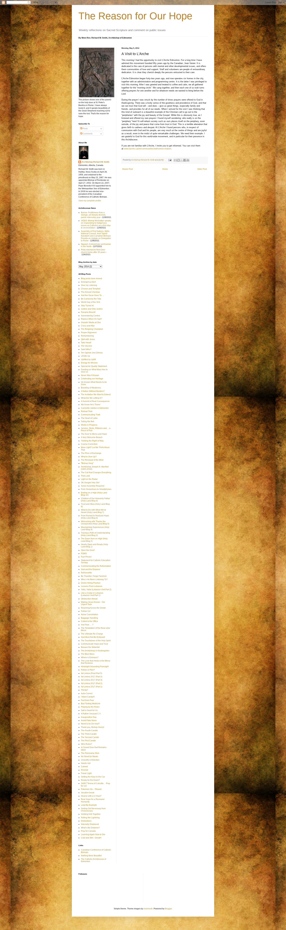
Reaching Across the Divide (93, 608)
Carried (84, 766)
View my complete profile (89, 200)
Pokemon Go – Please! (91, 789)
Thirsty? (84, 690)
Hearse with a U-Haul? (91, 796)
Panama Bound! (88, 312)
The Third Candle (89, 734)
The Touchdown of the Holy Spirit (96, 640)
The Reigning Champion (92, 329)
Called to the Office (89, 621)
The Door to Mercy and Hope (94, 434)
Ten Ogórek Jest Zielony (92, 353)
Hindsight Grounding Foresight (95, 666)
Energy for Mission (89, 363)
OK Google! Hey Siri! (90, 482)
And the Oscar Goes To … (92, 295)
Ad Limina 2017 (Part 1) (91, 687)
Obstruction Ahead (89, 599)
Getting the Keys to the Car (93, 777)
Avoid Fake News (89, 720)
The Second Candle (90, 737)
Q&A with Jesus (88, 339)
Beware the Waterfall (90, 647)
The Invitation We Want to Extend (96, 394)
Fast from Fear (87, 700)
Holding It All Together (91, 814)
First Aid (84, 770)
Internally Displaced (90, 824)
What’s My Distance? (90, 828)
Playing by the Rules (90, 707)
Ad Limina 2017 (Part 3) (91, 680)
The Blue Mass (87, 654)
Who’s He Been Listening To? (94, 579)
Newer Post (127, 169)
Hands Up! (86, 763)
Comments (87, 134)
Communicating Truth (90, 415)
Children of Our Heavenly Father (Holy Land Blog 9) (95, 499)
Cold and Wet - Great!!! (91, 838)
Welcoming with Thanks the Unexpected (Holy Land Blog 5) (95, 522)
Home (165, 169)
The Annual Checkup (90, 292)
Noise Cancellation (89, 614)
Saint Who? (86, 349)
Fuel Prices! (86, 557)
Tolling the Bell (87, 421)
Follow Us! (85, 611)
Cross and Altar (88, 326)
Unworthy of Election (90, 760)
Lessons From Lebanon (91, 586)
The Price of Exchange (91, 453)
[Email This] (175, 160)
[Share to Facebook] (184, 160)
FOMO (84, 553)
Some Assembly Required (92, 486)
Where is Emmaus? (89, 657)
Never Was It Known (90, 375)
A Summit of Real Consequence (95, 401)
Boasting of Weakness (91, 388)
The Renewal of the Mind (92, 460)
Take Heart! (86, 342)
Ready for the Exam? (90, 780)
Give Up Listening (89, 285)
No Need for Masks (89, 756)
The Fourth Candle (89, 730)
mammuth (148, 909)
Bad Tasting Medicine (90, 703)
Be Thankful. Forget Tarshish (94, 576)
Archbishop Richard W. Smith (95, 162)
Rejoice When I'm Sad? (91, 319)
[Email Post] (170, 160)
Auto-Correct (86, 693)
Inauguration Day (88, 717)
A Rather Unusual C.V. (91, 713)
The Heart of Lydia (89, 418)
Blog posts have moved (91, 278)
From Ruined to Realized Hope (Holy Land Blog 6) (95, 516)
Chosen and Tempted (90, 289)
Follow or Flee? (88, 670)
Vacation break (87, 792)
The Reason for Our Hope (135, 15)
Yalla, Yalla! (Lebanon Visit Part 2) (96, 589)
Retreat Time (87, 411)
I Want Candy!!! (88, 697)
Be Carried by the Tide (91, 299)
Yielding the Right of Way (92, 441)
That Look (85, 476)
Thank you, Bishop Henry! (92, 727)
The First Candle (88, 740)
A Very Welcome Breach (91, 437)
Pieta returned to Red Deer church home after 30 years (93, 251)
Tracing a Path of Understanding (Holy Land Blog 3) (95, 534)
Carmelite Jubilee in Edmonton (95, 408)
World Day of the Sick (90, 302)
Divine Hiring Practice (90, 583)
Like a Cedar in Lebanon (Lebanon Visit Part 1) (92, 594)
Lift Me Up (85, 356)
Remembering (87, 336)
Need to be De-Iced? (90, 724)
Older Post (202, 169)
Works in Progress (89, 425)
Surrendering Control (90, 316)
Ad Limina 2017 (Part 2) (91, 683)
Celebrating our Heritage (92, 378)
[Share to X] (181, 160)
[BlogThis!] (178, 160)
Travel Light (86, 773)
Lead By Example (89, 805)
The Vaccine (86, 346)
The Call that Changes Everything (96, 472)
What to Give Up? (89, 456)
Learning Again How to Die (93, 834)
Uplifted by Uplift (88, 359)
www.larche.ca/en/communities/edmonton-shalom (147, 148)
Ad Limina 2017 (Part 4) (91, 676)
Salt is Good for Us (89, 710)
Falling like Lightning (90, 817)
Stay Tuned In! (87, 305)
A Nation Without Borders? (93, 391)
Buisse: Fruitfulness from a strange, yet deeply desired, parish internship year (93, 214)
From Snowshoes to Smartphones (96, 489)
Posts (85, 128)
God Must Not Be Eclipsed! (93, 637)
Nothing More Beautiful (91, 855)
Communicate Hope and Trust (94, 644)
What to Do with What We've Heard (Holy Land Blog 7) (93, 511)
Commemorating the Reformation (96, 566)
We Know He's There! (90, 404)
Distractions (86, 821)
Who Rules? (86, 744)
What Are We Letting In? (91, 398)
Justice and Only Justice (92, 309)
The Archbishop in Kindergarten (95, 651)
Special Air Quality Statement (94, 366)
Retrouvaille (86, 573)
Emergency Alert (88, 282)
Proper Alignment (88, 332)
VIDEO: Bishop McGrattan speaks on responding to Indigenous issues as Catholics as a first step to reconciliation (96, 224)
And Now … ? (87, 625)
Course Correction (89, 444)
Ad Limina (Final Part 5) (91, 673)
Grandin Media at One (91, 322)
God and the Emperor (90, 569)
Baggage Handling (89, 618)
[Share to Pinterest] (188, 160)
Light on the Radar (89, 479)
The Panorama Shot (90, 753)
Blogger (168, 909)
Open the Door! (88, 550)
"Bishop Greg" (87, 463)
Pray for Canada (88, 831)
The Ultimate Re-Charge (92, 634)
